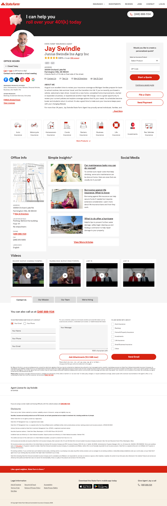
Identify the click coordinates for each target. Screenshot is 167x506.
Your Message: (66, 327)
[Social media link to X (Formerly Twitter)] (17, 79)
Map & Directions (22, 214)
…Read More (118, 111)
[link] (10, 4)
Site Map (14, 491)
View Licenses (9, 103)
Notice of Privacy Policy (32, 488)
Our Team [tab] (65, 300)
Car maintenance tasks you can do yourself (100, 166)
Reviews (129, 4)
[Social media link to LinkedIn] (11, 79)
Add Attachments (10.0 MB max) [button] (83, 357)
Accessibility (48, 485)
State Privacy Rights (51, 488)
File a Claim (145, 95)
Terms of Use (15, 488)
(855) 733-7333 (49, 375)
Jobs (139, 4)
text (10, 71)
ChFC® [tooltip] (47, 63)
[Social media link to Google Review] (33, 79)
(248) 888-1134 (19, 234)
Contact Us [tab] (21, 300)
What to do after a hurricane (98, 219)
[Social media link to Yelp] (27, 79)
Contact (150, 4)
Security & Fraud (30, 485)
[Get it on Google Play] (101, 486)
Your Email (18, 323)
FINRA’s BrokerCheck (12, 100)
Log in (162, 4)
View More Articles (83, 242)
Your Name (16, 331)
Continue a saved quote (145, 85)
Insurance (98, 4)
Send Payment (144, 102)
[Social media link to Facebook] (6, 79)
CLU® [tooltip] (52, 63)
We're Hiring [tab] (87, 300)
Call (5, 71)
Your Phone (31, 323)
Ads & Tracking (16, 485)
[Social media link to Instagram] (22, 79)
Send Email (133, 357)
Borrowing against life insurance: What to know (97, 191)
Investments (115, 4)
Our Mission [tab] (43, 300)
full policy (19, 446)
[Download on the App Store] (85, 486)
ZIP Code (134, 69)
